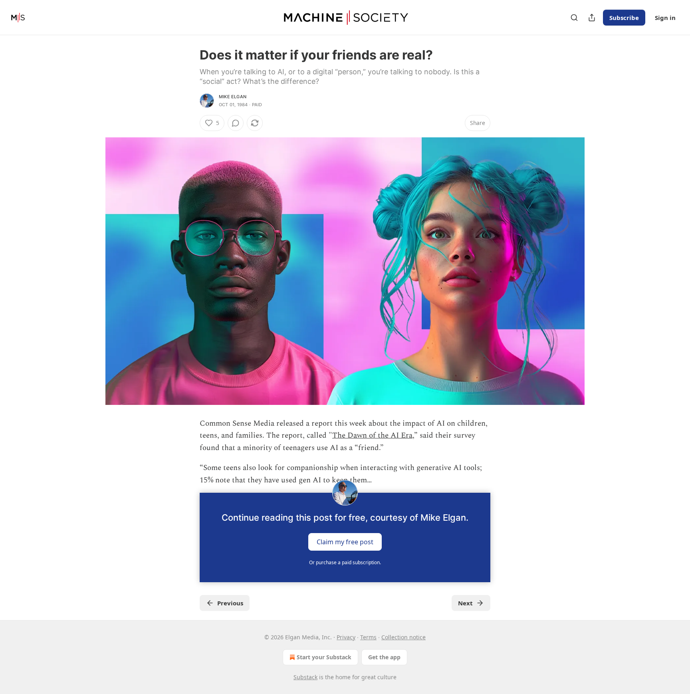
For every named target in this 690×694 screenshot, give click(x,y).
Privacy (346, 637)
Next (465, 603)
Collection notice (403, 637)
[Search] (574, 18)
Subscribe (624, 18)
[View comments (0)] (236, 123)
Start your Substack (324, 657)
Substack (305, 677)
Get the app (384, 657)
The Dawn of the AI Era (372, 435)
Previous (230, 603)
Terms (368, 637)
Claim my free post (345, 541)
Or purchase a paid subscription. (345, 562)
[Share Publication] (592, 18)
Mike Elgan (232, 96)
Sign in (665, 18)
